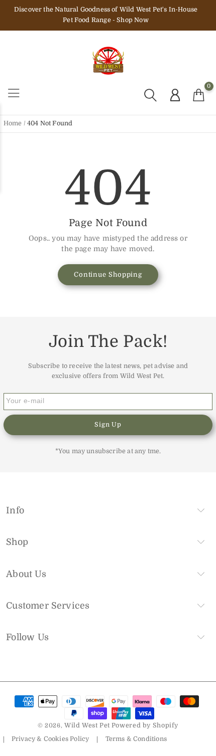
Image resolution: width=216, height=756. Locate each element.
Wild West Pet (87, 725)
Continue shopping (108, 274)
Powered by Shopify (145, 725)
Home (13, 123)
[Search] (150, 95)
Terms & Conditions (135, 738)
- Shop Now (131, 20)
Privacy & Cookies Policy (50, 738)
